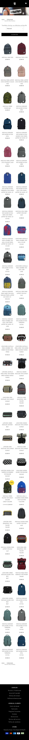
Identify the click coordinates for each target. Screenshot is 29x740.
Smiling (7, 299)
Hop (21, 215)
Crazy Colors (7, 501)
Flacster (21, 501)
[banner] (15, 4)
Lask (21, 271)
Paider (21, 576)
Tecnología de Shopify (19, 730)
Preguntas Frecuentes (14, 711)
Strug (7, 352)
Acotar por (14, 34)
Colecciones (10, 19)
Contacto (14, 714)
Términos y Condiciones (14, 690)
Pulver (22, 403)
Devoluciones (14, 716)
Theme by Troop (8, 730)
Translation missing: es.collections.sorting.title (14, 25)
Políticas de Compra (14, 696)
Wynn (7, 218)
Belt (7, 427)
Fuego (22, 352)
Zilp (21, 295)
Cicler (7, 246)
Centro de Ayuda (14, 706)
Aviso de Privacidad (14, 693)
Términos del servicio (14, 719)
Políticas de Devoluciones (14, 698)
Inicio (3, 19)
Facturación (14, 709)
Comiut (21, 375)
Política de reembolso (14, 722)
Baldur (7, 476)
